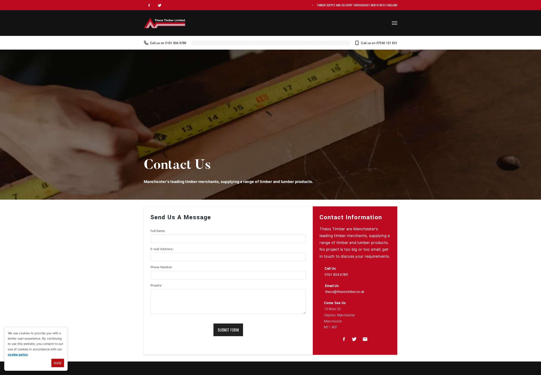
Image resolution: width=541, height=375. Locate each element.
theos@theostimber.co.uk (345, 292)
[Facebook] (149, 5)
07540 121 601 (386, 43)
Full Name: (157, 231)
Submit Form (228, 330)
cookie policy (18, 354)
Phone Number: (161, 267)
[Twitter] (159, 5)
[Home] (164, 23)
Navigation (394, 23)
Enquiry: (156, 285)
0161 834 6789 (175, 43)
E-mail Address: (162, 249)
